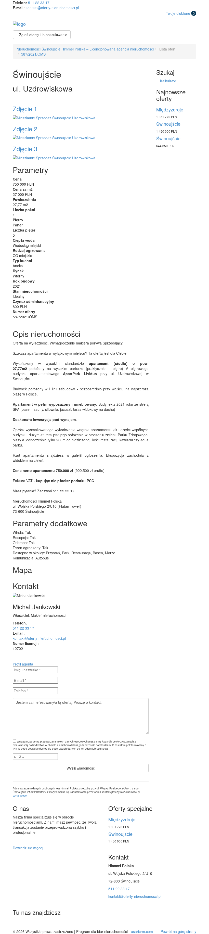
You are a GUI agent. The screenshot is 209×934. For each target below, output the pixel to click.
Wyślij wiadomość (81, 768)
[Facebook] (29, 923)
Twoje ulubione (180, 13)
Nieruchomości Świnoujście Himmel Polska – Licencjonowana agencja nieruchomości (85, 49)
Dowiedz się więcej (28, 847)
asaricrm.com (142, 931)
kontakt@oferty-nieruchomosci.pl (52, 7)
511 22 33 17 (38, 2)
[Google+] (40, 923)
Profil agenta (23, 664)
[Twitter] (17, 923)
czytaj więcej (20, 795)
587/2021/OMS (33, 54)
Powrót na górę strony (178, 931)
